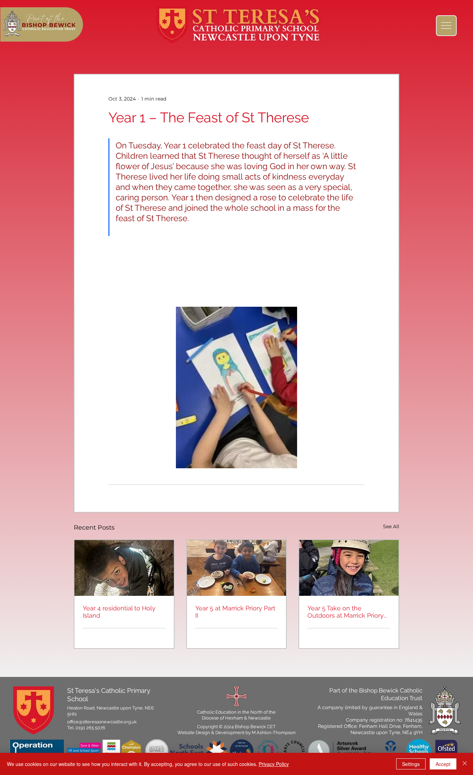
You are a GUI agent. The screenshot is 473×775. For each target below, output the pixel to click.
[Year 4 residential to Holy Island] (124, 568)
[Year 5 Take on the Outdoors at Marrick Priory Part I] (349, 568)
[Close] (465, 763)
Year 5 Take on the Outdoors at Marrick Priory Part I (345, 611)
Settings (411, 763)
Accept (443, 763)
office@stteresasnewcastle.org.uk (102, 721)
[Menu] (446, 25)
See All (391, 526)
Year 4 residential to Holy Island (119, 611)
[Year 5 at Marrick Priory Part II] (236, 568)
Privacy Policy (274, 763)
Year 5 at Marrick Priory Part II (235, 611)
